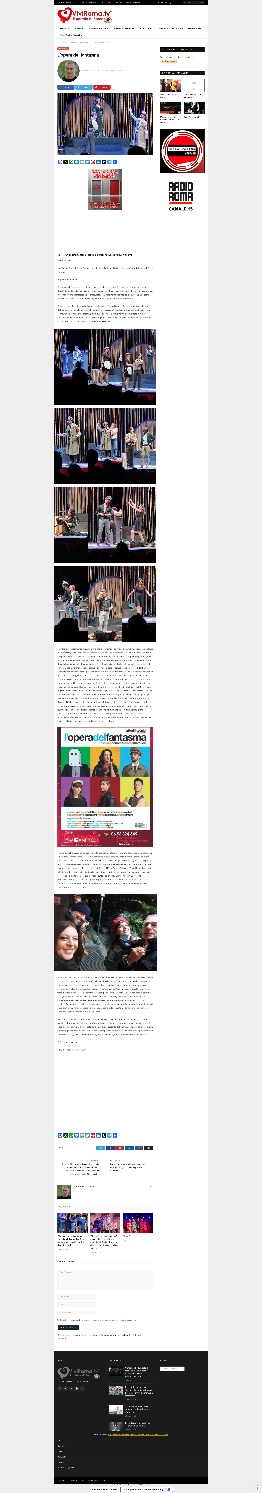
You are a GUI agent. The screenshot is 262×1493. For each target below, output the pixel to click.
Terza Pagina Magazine (70, 35)
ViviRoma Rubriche (98, 28)
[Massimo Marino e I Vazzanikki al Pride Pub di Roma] (170, 108)
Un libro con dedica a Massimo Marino (192, 96)
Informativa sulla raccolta (105, 1489)
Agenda (79, 28)
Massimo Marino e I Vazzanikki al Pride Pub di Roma (170, 120)
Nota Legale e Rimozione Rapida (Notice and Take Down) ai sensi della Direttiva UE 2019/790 (138, 1435)
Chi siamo (83, 2)
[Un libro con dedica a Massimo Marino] (194, 85)
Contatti (92, 2)
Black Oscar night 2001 (193, 117)
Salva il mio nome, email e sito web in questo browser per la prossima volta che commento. (98, 1320)
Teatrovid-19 (63, 49)
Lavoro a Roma (194, 28)
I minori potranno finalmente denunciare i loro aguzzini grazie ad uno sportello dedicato (128, 1167)
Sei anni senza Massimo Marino (169, 96)
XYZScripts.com (144, 1485)
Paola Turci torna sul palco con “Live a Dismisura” (137, 1424)
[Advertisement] (105, 230)
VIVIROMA (100, 1480)
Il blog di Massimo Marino (170, 28)
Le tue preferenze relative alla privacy (143, 1489)
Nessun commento (128, 71)
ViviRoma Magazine (132, 2)
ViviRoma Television (124, 28)
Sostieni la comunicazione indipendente (177, 57)
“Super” (126, 1236)
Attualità (64, 28)
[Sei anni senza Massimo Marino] (170, 85)
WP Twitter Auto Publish (120, 1485)
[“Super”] (138, 1223)
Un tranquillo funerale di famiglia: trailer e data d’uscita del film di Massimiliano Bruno (136, 1372)
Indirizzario (146, 28)
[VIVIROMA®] (84, 15)
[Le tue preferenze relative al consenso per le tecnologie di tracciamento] (257, 1488)
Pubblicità (109, 2)
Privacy (119, 2)
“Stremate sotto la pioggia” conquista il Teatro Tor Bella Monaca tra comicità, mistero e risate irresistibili (72, 1241)
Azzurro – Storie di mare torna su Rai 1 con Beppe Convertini (136, 1409)
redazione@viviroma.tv (75, 1050)
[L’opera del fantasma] (105, 124)
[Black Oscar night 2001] (194, 108)
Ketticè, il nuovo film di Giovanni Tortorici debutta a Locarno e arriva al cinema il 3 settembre (139, 1391)
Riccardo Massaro (90, 71)
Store (100, 2)
